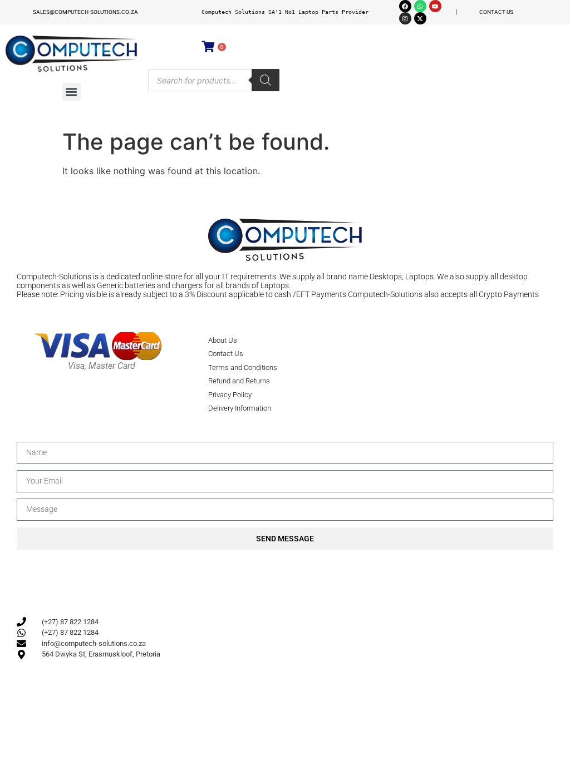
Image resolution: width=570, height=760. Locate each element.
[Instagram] (405, 18)
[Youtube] (435, 6)
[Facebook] (405, 6)
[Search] (265, 80)
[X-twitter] (420, 18)
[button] (71, 92)
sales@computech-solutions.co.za (85, 12)
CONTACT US (496, 12)
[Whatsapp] (420, 6)
